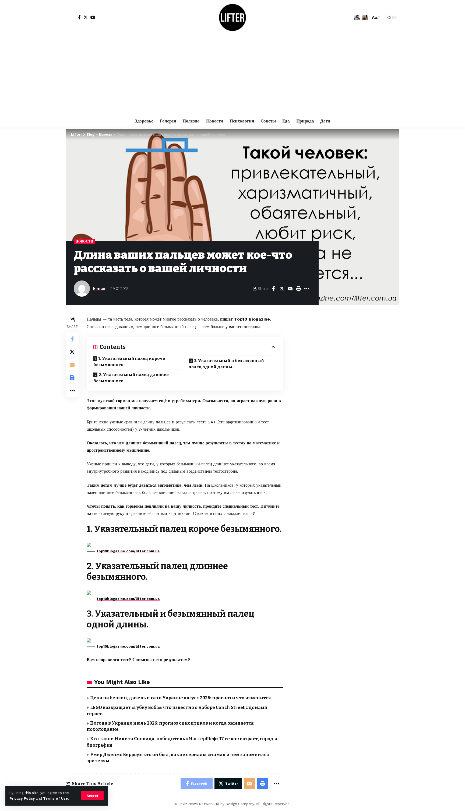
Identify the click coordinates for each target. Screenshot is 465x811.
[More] (307, 288)
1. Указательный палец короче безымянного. (129, 361)
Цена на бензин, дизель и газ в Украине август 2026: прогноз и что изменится (180, 697)
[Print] (298, 288)
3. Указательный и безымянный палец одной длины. (226, 363)
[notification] (357, 17)
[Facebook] (79, 17)
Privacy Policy (22, 798)
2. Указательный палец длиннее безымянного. (131, 377)
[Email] (290, 288)
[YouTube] (93, 17)
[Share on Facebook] (273, 288)
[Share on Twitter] (282, 288)
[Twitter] (85, 17)
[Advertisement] (232, 75)
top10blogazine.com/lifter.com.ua (128, 551)
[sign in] (70, 17)
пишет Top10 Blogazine (245, 319)
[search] (365, 17)
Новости (84, 241)
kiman (99, 288)
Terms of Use (55, 798)
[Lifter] (232, 17)
